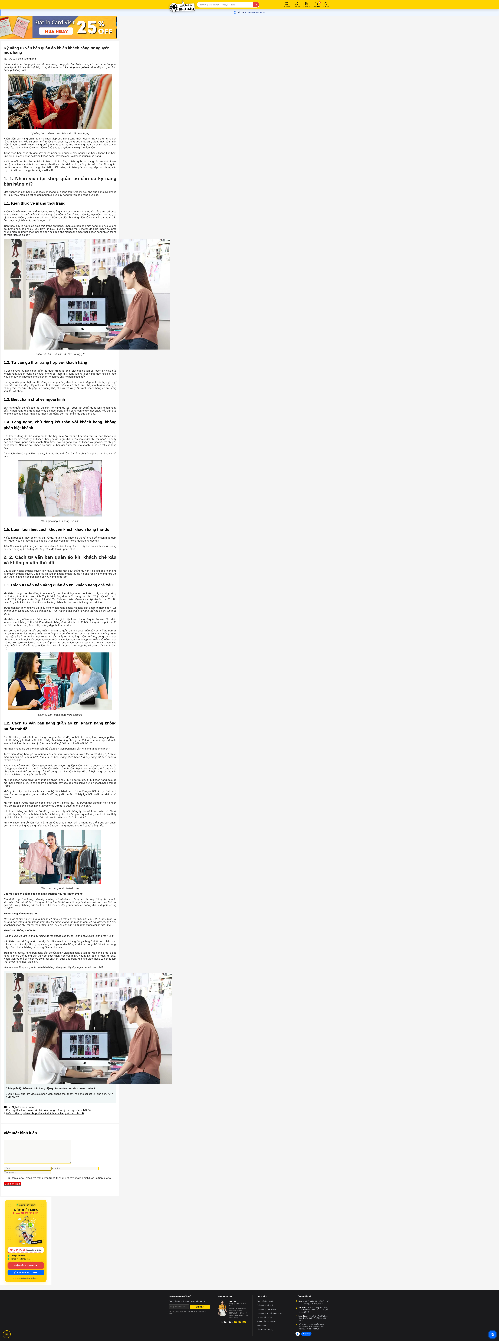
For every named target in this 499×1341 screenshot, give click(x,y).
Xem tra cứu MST (311, 1329)
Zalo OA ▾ (306, 1334)
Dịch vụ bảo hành (264, 1317)
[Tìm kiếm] (256, 4)
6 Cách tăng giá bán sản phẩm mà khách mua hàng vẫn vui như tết (45, 1113)
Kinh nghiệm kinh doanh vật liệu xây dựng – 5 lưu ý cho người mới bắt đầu (49, 1110)
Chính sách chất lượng (266, 1309)
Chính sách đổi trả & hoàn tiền (269, 1313)
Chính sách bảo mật (265, 1305)
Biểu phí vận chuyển (265, 1301)
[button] (325, 4)
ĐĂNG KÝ (200, 1307)
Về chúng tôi (262, 1325)
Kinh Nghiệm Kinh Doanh (20, 1107)
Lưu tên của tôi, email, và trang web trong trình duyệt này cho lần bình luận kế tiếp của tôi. (59, 1177)
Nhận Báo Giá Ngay (24, 1265)
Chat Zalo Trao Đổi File (27, 1272)
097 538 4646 (240, 1322)
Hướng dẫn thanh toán (266, 1321)
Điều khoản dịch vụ (265, 1329)
